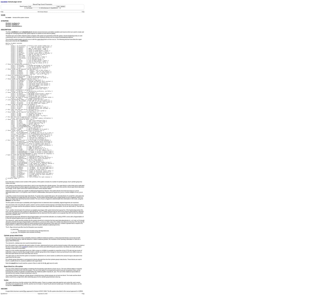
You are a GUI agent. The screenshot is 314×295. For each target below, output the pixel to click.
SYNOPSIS (5, 21)
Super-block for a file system (13, 266)
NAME (3, 15)
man (58, 6)
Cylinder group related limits (13, 235)
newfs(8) (24, 247)
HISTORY (4, 289)
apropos (63, 6)
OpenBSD (4, 2)
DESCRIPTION (6, 29)
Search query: (24, 6)
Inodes (6, 280)
